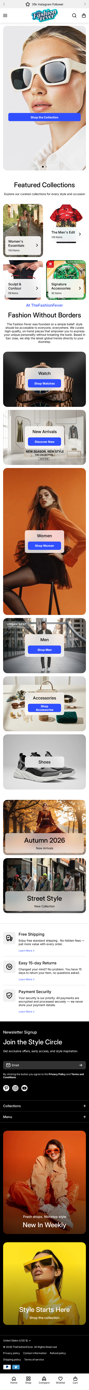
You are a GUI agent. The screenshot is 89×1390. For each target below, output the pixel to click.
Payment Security (35, 991)
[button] (5, 4)
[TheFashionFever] (44, 15)
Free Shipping (31, 934)
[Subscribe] (81, 1065)
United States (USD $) (15, 1340)
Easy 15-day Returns (38, 963)
